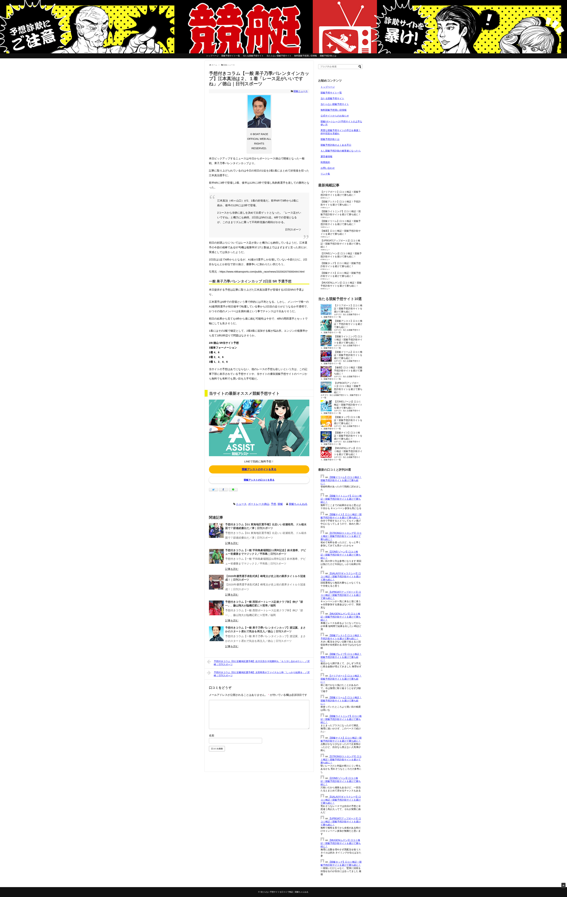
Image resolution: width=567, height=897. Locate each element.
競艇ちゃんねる (298, 504)
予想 (273, 504)
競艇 (280, 504)
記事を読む (231, 543)
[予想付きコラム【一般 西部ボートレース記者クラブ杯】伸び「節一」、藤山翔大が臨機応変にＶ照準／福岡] (216, 608)
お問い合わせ (328, 168)
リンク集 (325, 174)
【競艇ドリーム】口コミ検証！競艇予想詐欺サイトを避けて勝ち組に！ (348, 355)
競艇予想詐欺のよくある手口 (336, 145)
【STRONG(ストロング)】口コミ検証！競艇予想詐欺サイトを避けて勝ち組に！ (341, 536)
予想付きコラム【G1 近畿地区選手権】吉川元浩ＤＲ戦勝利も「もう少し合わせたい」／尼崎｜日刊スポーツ (262, 663)
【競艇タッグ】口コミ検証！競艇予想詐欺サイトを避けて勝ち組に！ (348, 420)
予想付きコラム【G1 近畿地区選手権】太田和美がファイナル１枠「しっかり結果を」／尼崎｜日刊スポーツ (262, 674)
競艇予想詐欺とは (328, 56)
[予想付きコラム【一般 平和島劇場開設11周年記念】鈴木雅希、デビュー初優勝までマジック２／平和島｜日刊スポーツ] (216, 556)
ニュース (241, 504)
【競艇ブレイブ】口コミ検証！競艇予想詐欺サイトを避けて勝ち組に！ (341, 657)
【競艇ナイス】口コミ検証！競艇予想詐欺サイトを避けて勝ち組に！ (348, 435)
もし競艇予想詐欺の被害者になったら (341, 151)
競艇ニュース (301, 91)
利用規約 (325, 162)
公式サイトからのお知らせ (335, 115)
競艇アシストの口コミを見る (259, 480)
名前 (211, 735)
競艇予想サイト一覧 (230, 56)
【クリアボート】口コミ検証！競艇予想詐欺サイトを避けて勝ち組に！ (348, 308)
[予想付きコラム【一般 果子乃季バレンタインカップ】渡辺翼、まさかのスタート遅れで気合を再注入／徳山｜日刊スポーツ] (216, 633)
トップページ (212, 56)
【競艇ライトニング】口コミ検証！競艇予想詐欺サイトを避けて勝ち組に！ (348, 339)
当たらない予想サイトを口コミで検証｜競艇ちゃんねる (284, 892)
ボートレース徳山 (258, 504)
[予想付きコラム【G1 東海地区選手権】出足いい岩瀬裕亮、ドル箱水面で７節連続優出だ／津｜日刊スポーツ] (216, 530)
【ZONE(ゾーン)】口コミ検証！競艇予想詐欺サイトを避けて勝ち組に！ (348, 404)
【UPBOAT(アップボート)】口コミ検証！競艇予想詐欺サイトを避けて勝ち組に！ (341, 243)
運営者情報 (326, 156)
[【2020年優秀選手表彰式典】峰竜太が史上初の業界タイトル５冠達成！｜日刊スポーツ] (216, 582)
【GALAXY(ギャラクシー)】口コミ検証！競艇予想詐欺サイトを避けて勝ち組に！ (341, 576)
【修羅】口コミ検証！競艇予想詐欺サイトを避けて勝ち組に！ (348, 370)
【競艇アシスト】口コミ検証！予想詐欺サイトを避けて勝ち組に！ (348, 324)
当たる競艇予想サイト (253, 56)
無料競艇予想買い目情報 (305, 56)
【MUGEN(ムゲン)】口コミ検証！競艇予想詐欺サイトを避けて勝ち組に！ (348, 451)
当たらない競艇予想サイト (279, 56)
